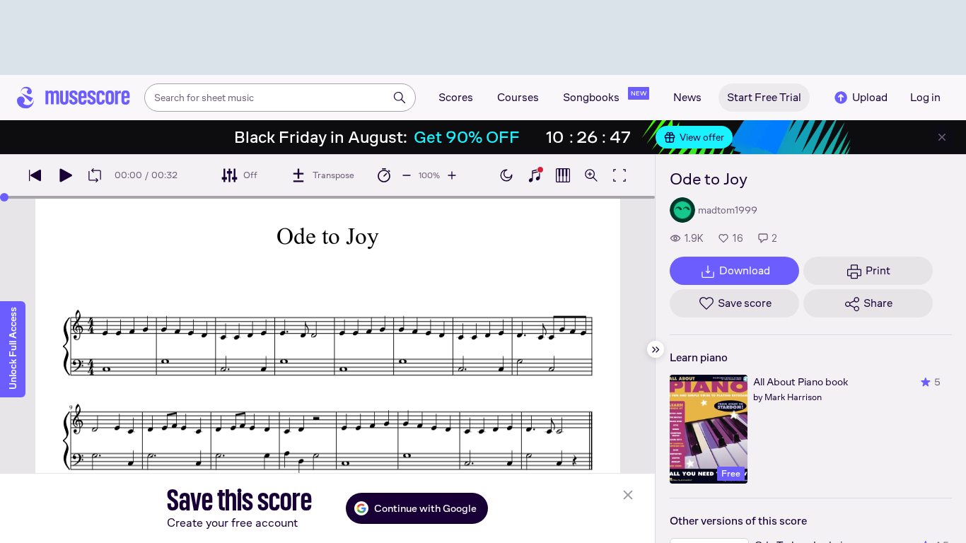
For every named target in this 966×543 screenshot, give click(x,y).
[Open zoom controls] (591, 175)
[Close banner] (942, 137)
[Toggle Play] (65, 175)
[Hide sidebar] (655, 349)
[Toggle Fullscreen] (619, 175)
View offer (702, 137)
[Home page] (73, 97)
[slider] (4, 197)
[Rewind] (35, 175)
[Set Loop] (95, 175)
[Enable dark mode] (506, 175)
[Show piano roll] (563, 175)
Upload (870, 97)
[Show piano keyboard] (534, 175)
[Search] (399, 97)
